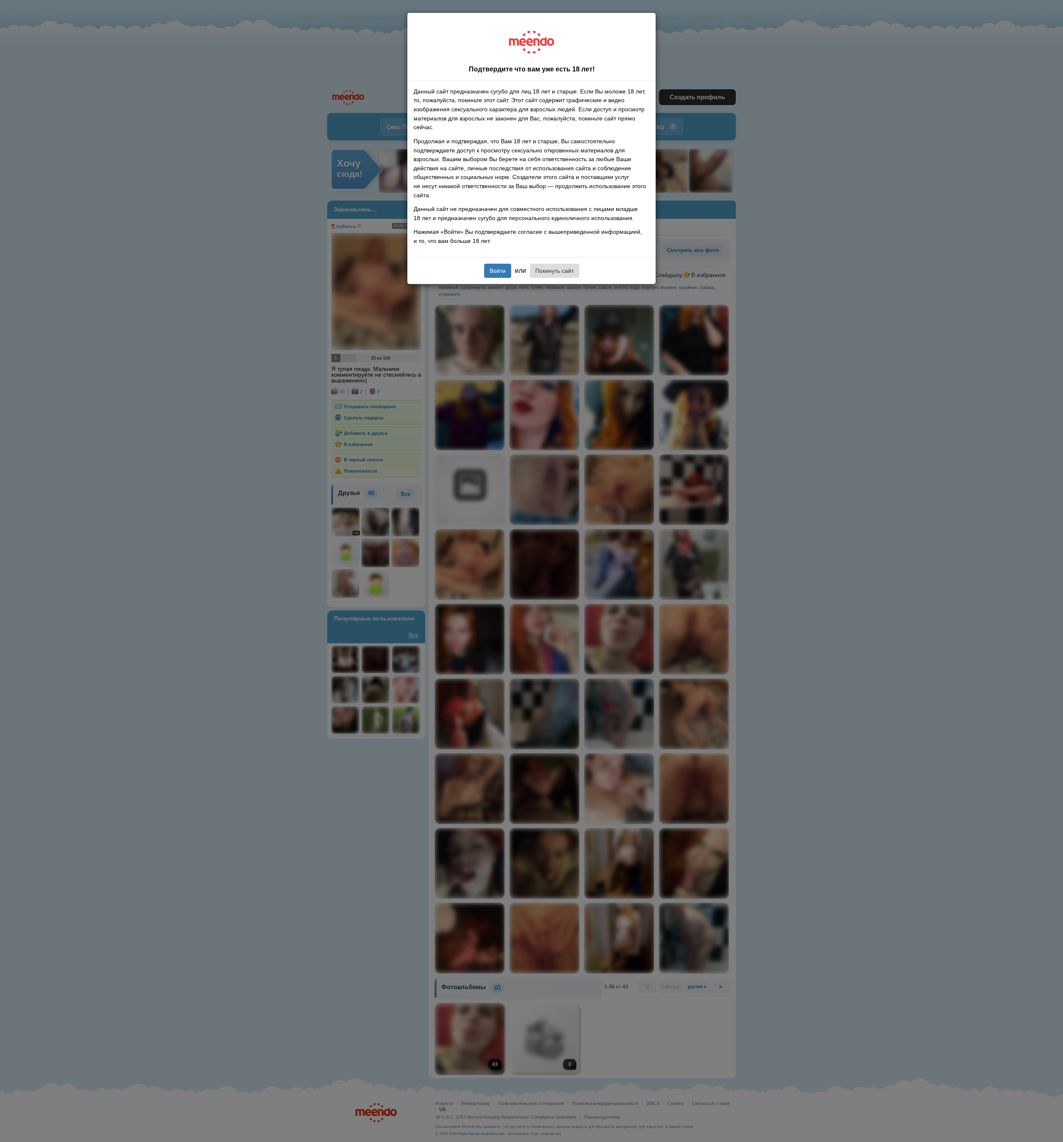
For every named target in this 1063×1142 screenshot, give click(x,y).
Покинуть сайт (554, 270)
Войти (498, 270)
